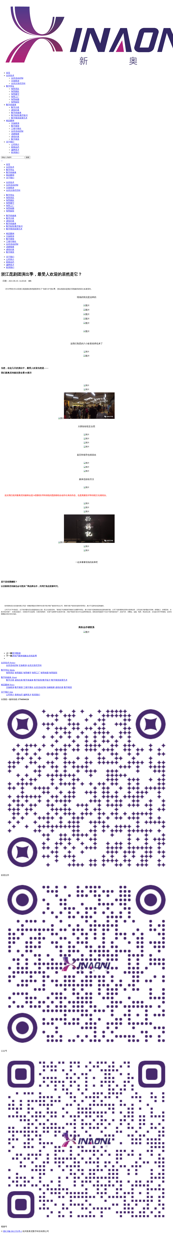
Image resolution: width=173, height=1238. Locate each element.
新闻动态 (15, 147)
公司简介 (15, 144)
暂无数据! (16, 653)
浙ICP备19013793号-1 (12, 1231)
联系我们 (15, 152)
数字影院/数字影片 (19, 115)
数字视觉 (15, 139)
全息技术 (10, 75)
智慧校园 (15, 99)
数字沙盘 (15, 107)
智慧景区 (15, 89)
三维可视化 (16, 128)
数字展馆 (15, 126)
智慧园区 (15, 91)
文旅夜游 (15, 81)
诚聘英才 (15, 150)
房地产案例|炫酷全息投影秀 (24, 656)
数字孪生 (10, 86)
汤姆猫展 (15, 134)
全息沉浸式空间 (18, 83)
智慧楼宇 (15, 94)
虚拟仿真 (15, 110)
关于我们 (10, 142)
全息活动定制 (17, 78)
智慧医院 (15, 102)
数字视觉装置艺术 (19, 118)
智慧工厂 (15, 97)
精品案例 (10, 121)
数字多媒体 (11, 105)
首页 (8, 73)
